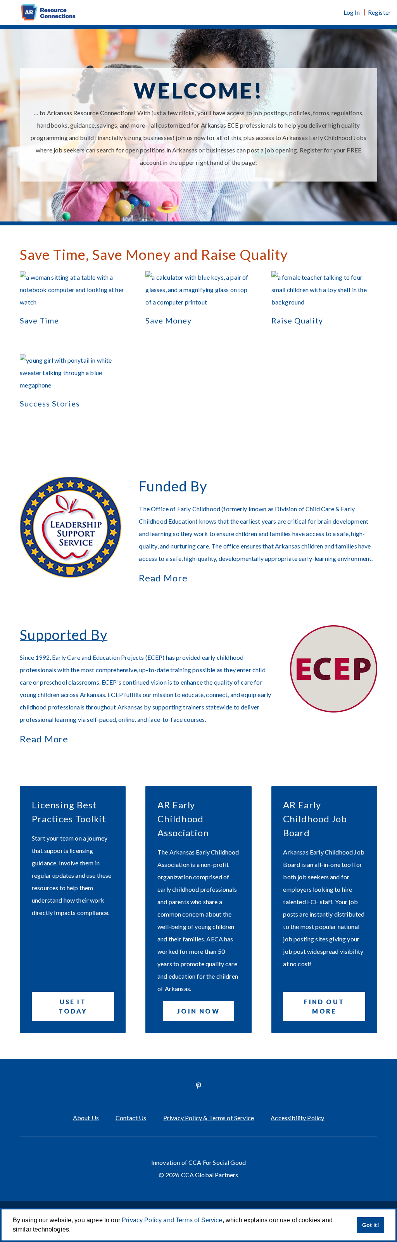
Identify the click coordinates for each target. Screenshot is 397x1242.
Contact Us (131, 1117)
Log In (351, 12)
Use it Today (73, 1006)
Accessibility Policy (297, 1117)
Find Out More (324, 1006)
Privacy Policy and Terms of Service (172, 1220)
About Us (86, 1117)
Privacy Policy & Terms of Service (208, 1117)
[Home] (198, 12)
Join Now (198, 1011)
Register (379, 12)
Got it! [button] (370, 1225)
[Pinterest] (198, 1085)
